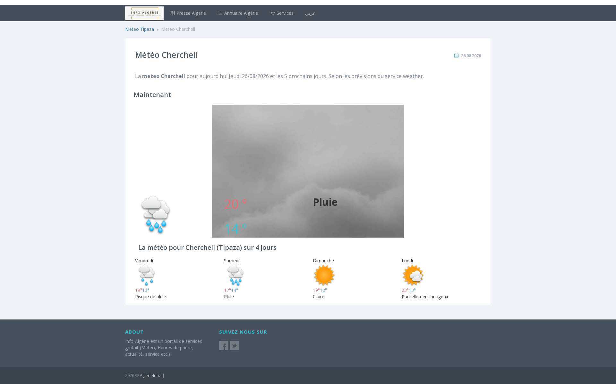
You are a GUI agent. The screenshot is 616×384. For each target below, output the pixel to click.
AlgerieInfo (150, 375)
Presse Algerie (190, 13)
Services (284, 13)
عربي (310, 13)
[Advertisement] (308, 150)
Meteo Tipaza (139, 29)
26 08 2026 (471, 55)
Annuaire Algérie (240, 13)
